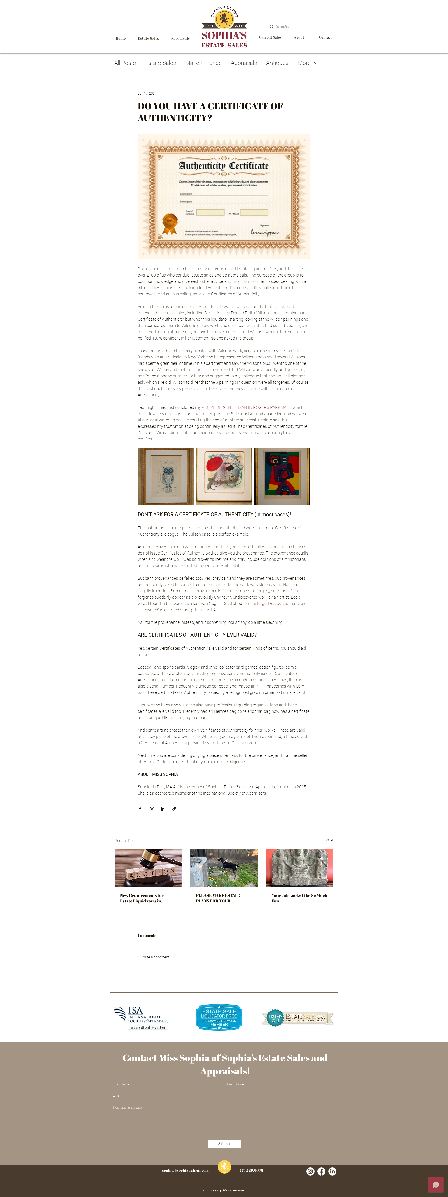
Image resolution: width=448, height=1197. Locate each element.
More (304, 63)
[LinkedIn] (332, 1171)
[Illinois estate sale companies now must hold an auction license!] (148, 868)
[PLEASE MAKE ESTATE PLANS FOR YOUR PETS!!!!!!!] (224, 868)
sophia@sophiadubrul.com (185, 1170)
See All (329, 840)
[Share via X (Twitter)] (151, 809)
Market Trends (203, 63)
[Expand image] (166, 476)
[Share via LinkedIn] (163, 809)
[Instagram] (310, 1171)
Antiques (277, 63)
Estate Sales (160, 63)
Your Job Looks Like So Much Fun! (299, 898)
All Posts (125, 63)
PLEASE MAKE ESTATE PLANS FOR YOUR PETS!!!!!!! (218, 898)
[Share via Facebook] (140, 809)
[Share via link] (174, 809)
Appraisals (244, 63)
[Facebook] (321, 1171)
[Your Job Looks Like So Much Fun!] (299, 868)
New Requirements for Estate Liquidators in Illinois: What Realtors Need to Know (147, 898)
